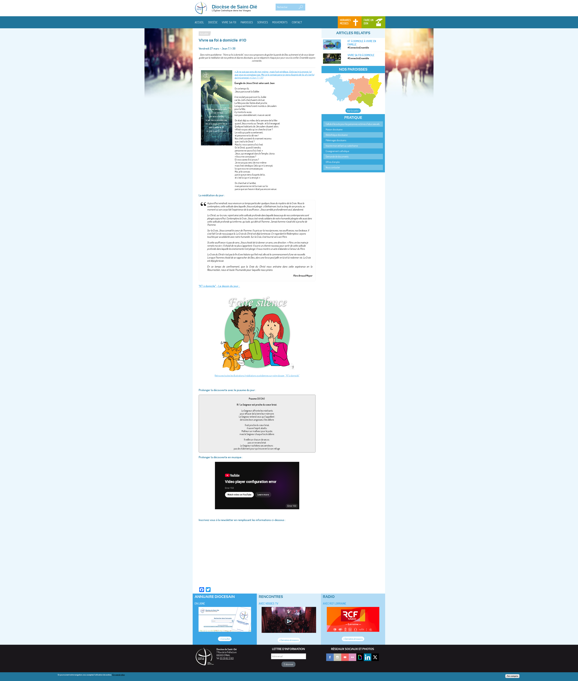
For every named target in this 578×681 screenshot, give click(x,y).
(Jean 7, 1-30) (256, 77)
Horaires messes (345, 21)
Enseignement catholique (337, 151)
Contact (297, 22)
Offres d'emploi (333, 161)
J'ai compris (512, 676)
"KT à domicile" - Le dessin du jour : (219, 286)
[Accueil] (202, 8)
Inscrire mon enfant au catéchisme (342, 145)
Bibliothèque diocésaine (337, 134)
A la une (331, 46)
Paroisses (247, 22)
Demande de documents (337, 156)
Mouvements (280, 22)
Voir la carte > (353, 110)
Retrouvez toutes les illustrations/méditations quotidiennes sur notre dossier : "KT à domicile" (257, 375)
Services (262, 22)
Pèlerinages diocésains (336, 140)
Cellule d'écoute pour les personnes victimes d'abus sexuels (352, 124)
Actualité (204, 33)
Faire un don (368, 21)
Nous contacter (333, 167)
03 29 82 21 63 (227, 658)
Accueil (199, 22)
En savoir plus (118, 675)
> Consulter (224, 638)
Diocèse (213, 22)
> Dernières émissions (289, 640)
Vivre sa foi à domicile (361, 55)
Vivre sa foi (229, 22)
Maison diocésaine (334, 129)
